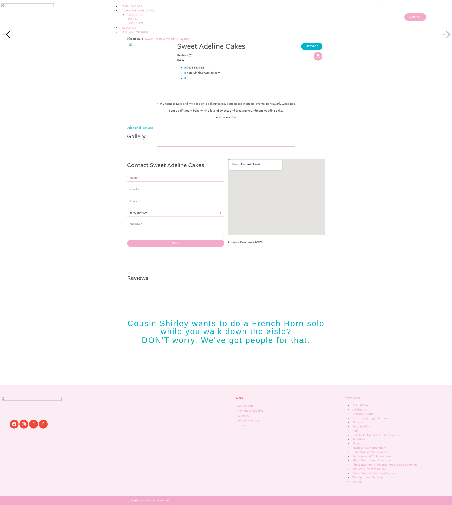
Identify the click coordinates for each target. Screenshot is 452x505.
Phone (131, 196)
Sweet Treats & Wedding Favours (167, 39)
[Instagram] (318, 56)
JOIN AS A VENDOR (135, 32)
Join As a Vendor (248, 420)
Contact (242, 425)
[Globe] (33, 424)
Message (133, 219)
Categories (352, 398)
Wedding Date (136, 208)
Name (131, 173)
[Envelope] (43, 424)
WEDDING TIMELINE (134, 16)
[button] (247, 2)
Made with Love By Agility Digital (308, 500)
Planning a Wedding (250, 410)
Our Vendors (245, 406)
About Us (243, 415)
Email (131, 184)
